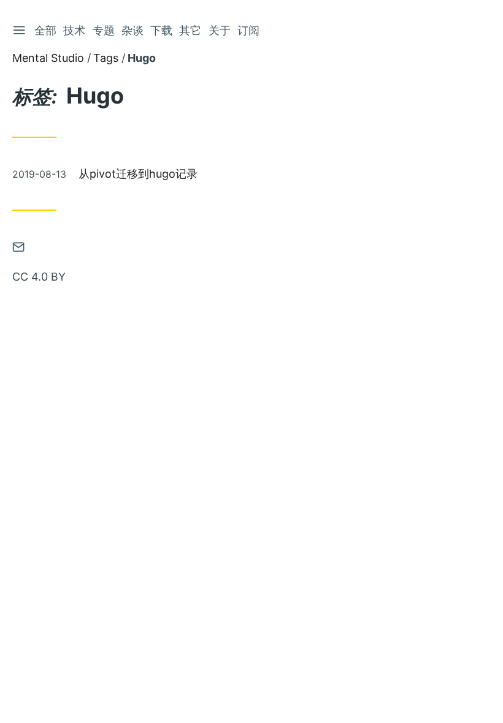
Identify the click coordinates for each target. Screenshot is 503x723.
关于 (220, 30)
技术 (74, 30)
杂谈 (132, 30)
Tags (105, 57)
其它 (190, 30)
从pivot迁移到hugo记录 (138, 173)
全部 (45, 30)
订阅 (248, 30)
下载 (161, 30)
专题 (104, 30)
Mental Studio (48, 57)
